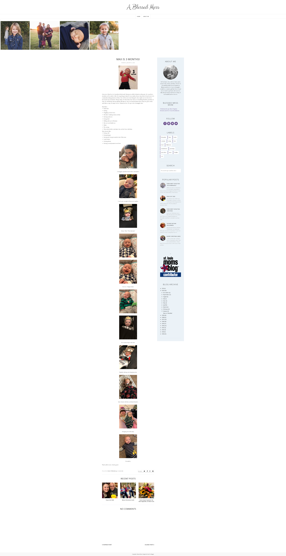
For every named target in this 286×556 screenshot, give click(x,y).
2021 (163, 288)
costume (163, 141)
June (164, 301)
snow (170, 152)
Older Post (149, 544)
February (165, 309)
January (165, 311)
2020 (163, 290)
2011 (163, 332)
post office (163, 152)
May (164, 303)
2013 (163, 327)
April (164, 305)
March (165, 307)
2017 (163, 319)
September (166, 294)
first (175, 141)
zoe (162, 156)
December (166, 292)
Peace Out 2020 (171, 196)
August (165, 296)
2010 (163, 334)
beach (175, 137)
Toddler (176, 152)
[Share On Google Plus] (150, 471)
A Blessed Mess (143, 7)
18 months (163, 137)
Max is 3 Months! (167, 313)
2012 (163, 329)
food (162, 145)
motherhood (164, 148)
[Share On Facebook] (147, 471)
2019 (163, 315)
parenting (172, 148)
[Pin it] (153, 471)
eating (169, 141)
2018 (163, 317)
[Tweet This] (144, 471)
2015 (163, 323)
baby (170, 137)
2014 (163, 325)
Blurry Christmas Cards (173, 236)
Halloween (168, 145)
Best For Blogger (150, 554)
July (164, 298)
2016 (163, 321)
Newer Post (107, 544)
